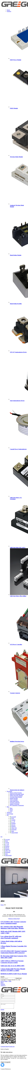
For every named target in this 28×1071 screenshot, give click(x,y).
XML (10, 981)
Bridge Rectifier (14, 798)
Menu (2, 982)
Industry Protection (14, 804)
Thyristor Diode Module (16, 797)
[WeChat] (14, 1037)
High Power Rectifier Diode (17, 794)
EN (8, 815)
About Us (9, 812)
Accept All (7, 1062)
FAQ (11, 811)
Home (8, 10)
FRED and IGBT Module (16, 795)
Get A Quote (10, 813)
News (11, 809)
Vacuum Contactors (15, 802)
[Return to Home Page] (14, 918)
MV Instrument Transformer (17, 805)
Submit (2, 1009)
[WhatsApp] (14, 1019)
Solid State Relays (14, 801)
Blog (8, 806)
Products (9, 11)
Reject (2, 1062)
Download (9, 791)
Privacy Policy (4, 981)
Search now (18, 978)
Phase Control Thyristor (16, 792)
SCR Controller (14, 799)
